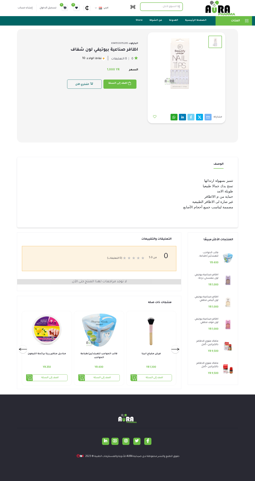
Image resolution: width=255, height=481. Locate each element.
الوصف (219, 164)
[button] (89, 8)
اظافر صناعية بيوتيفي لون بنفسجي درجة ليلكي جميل (206, 276)
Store (139, 20)
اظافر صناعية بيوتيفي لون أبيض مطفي (206, 299)
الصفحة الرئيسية (195, 20)
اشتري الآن (82, 84)
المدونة (173, 20)
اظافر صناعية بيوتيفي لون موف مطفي (206, 321)
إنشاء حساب (25, 8)
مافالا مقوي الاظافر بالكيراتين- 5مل (207, 343)
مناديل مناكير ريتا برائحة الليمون (47, 354)
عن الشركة (155, 20)
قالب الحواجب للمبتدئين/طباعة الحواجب (209, 254)
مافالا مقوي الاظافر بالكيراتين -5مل (207, 365)
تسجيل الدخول (48, 8)
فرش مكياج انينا (151, 354)
